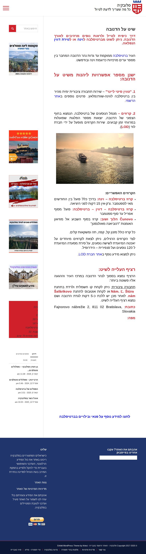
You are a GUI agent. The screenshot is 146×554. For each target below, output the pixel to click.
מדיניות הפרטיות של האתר (31, 488)
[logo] (117, 8)
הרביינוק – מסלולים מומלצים (23, 380)
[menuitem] (7, 8)
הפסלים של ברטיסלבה (27, 389)
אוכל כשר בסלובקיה (28, 398)
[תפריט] (7, 8)
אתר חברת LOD (90, 254)
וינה (80, 39)
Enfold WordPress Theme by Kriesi (72, 546)
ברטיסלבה (120, 55)
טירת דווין (61, 39)
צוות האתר (40, 482)
